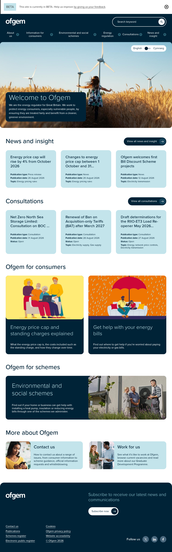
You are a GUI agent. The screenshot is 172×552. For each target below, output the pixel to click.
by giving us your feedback (89, 7)
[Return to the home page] (15, 21)
